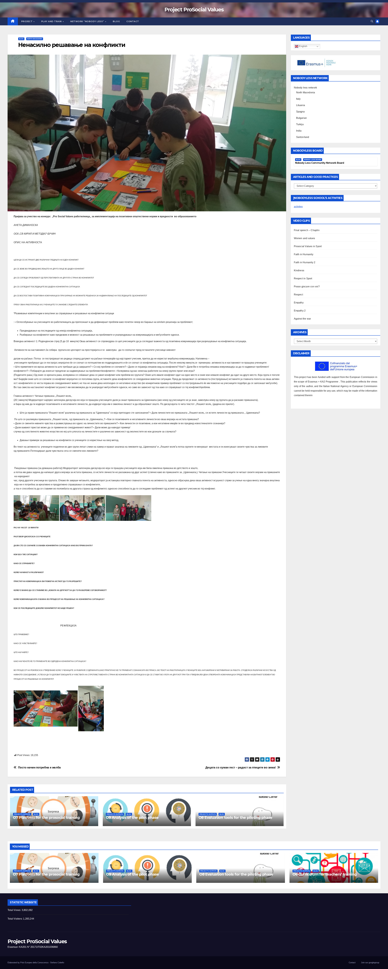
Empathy (299, 302)
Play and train (51, 21)
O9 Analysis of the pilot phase (132, 817)
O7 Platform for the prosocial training (46, 817)
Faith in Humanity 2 (304, 262)
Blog (116, 21)
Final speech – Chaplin (306, 230)
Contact (132, 21)
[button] (372, 21)
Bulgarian (301, 118)
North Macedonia (34, 39)
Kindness (299, 270)
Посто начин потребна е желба (39, 767)
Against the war (302, 318)
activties (298, 206)
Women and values (304, 238)
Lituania (300, 105)
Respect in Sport (303, 278)
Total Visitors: (15, 918)
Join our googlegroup (370, 962)
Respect (298, 294)
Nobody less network (305, 87)
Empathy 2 (300, 310)
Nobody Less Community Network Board (319, 162)
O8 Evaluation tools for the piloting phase (235, 817)
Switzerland (302, 137)
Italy (298, 99)
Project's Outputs (22, 814)
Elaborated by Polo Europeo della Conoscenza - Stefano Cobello (36, 962)
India (299, 130)
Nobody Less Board (312, 159)
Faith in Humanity (303, 254)
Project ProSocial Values (194, 9)
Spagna (300, 111)
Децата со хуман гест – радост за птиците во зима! (240, 767)
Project (27, 21)
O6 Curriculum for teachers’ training (325, 874)
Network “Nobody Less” (87, 21)
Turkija (300, 124)
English (302, 46)
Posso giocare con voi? (307, 286)
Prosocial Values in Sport (308, 246)
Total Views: (15, 910)
